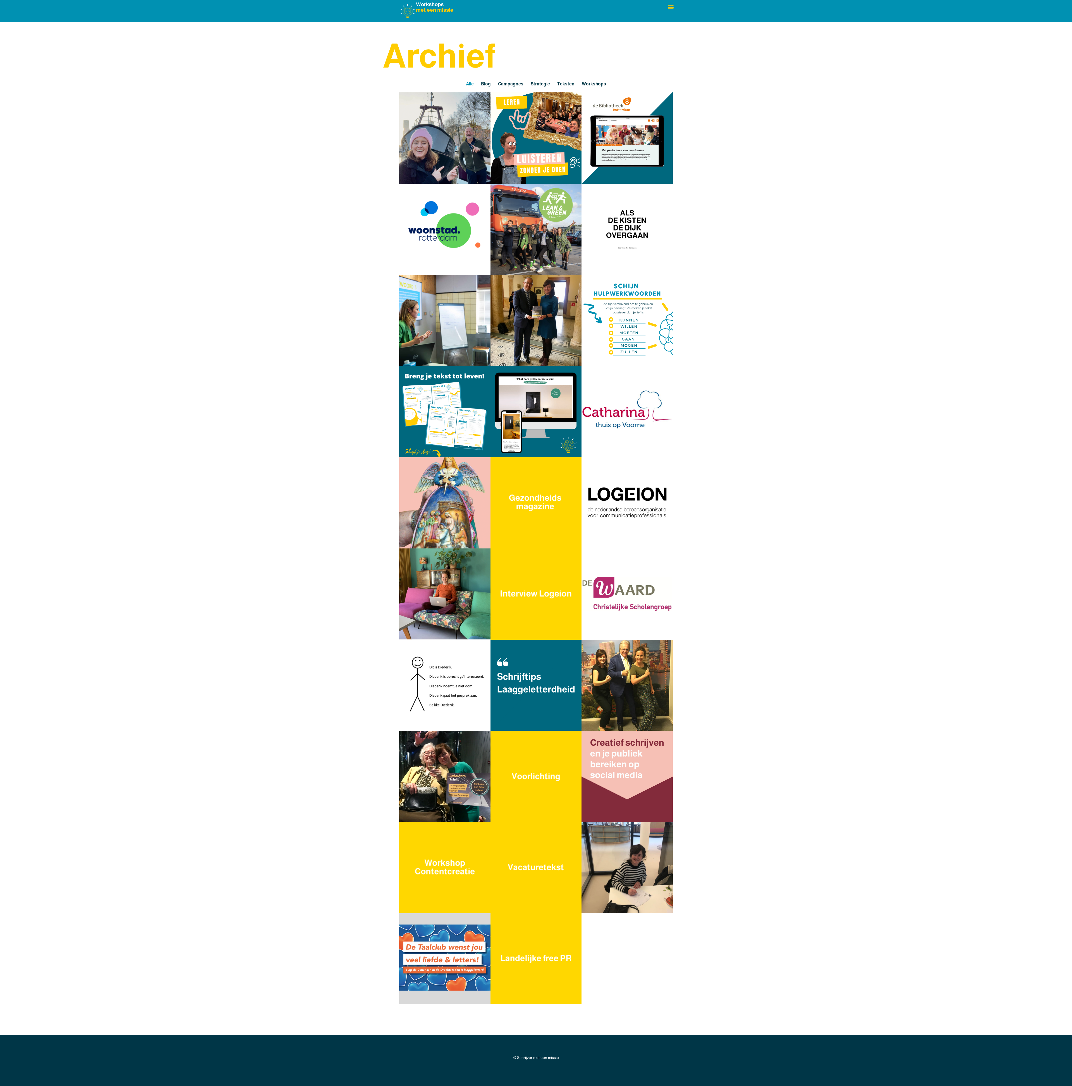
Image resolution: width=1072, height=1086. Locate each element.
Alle (470, 83)
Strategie (540, 83)
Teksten (566, 83)
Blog (486, 83)
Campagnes (510, 83)
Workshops (594, 83)
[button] (671, 6)
